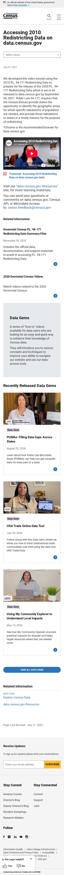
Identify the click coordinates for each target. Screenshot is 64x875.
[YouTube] (21, 837)
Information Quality (13, 849)
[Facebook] (5, 837)
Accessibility (48, 852)
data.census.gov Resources (37, 186)
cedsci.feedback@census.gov (29, 207)
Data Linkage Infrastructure (41, 849)
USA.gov (42, 859)
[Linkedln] (15, 837)
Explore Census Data (16, 697)
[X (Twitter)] (9, 837)
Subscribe (52, 764)
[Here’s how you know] (32, 4)
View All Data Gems (32, 669)
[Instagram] (27, 837)
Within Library (13, 55)
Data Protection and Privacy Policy (20, 852)
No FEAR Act (40, 856)
